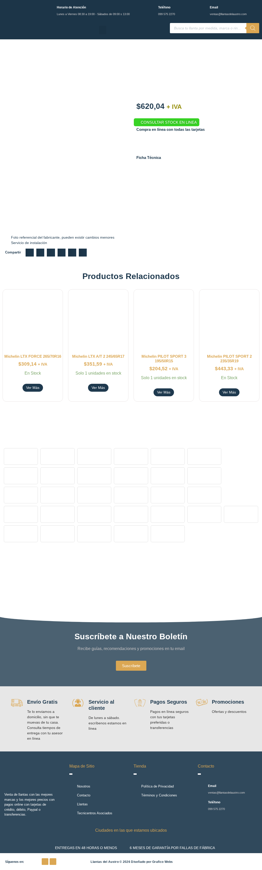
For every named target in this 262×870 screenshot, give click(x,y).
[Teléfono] (151, 8)
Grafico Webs (162, 862)
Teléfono (164, 7)
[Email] (203, 8)
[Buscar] (252, 28)
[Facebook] (45, 861)
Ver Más (32, 388)
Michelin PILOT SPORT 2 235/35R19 (229, 358)
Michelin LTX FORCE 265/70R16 (32, 356)
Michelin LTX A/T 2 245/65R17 (98, 356)
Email (214, 7)
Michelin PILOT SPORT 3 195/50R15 (163, 358)
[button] (102, 30)
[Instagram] (53, 861)
